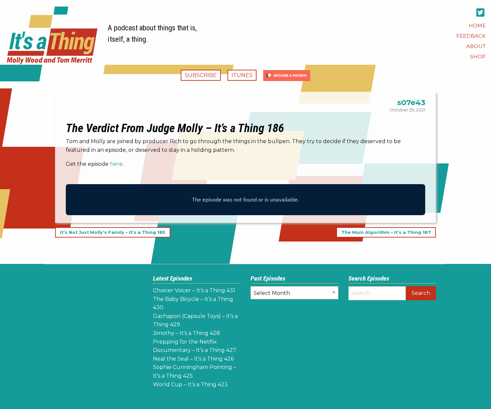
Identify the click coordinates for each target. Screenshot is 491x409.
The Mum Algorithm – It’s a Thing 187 (386, 232)
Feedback (471, 36)
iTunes (242, 75)
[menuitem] (477, 25)
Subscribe (201, 75)
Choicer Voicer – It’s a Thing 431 (194, 290)
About (476, 46)
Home (477, 25)
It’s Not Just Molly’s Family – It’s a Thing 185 (112, 232)
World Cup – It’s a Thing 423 (190, 384)
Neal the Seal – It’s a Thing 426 (193, 359)
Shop (478, 56)
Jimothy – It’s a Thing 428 (186, 333)
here (116, 164)
